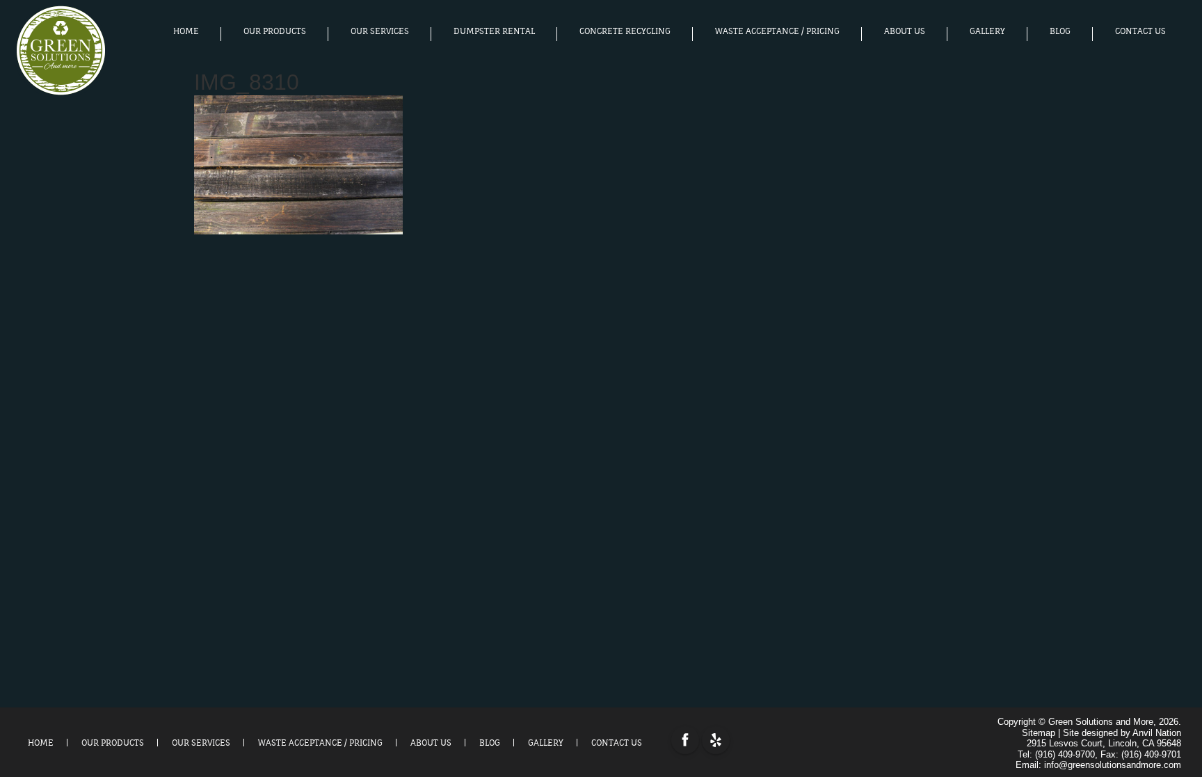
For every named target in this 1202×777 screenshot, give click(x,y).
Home (186, 31)
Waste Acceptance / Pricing (777, 31)
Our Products (274, 31)
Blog (1060, 31)
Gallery (987, 31)
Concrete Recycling (625, 31)
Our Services (380, 31)
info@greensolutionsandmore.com (1112, 765)
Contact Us (1140, 31)
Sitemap (1038, 733)
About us (904, 31)
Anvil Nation (1156, 733)
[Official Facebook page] (685, 740)
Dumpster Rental (494, 31)
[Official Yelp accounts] (716, 740)
